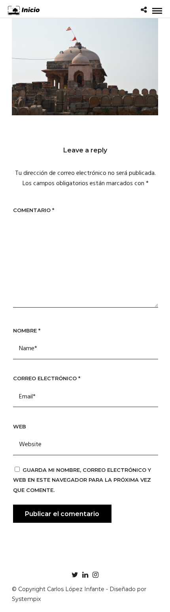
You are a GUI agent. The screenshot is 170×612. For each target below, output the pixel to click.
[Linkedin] (85, 575)
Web (19, 426)
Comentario (33, 210)
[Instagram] (95, 575)
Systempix (26, 599)
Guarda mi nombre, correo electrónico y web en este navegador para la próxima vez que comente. (82, 480)
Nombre (26, 330)
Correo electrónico (46, 378)
